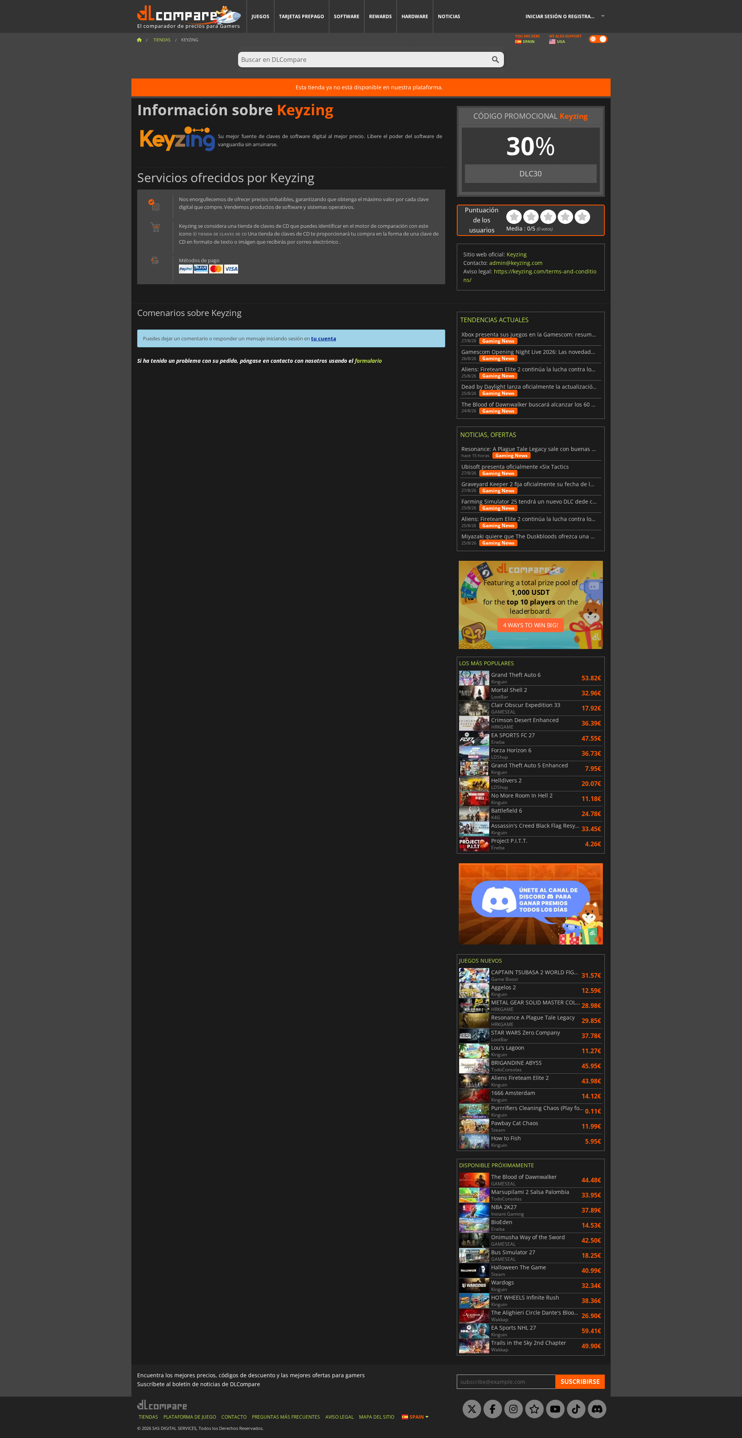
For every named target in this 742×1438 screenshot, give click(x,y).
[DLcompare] (162, 1404)
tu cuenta (323, 338)
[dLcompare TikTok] (574, 1409)
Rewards (380, 16)
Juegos (260, 16)
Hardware (415, 16)
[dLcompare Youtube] (553, 1409)
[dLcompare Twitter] (470, 1409)
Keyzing (517, 254)
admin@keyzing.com (516, 262)
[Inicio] (139, 40)
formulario (368, 360)
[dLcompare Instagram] (511, 1409)
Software (346, 16)
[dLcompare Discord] (595, 1409)
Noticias (449, 16)
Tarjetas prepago (301, 16)
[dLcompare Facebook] (490, 1409)
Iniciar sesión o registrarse (562, 16)
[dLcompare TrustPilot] (532, 1409)
